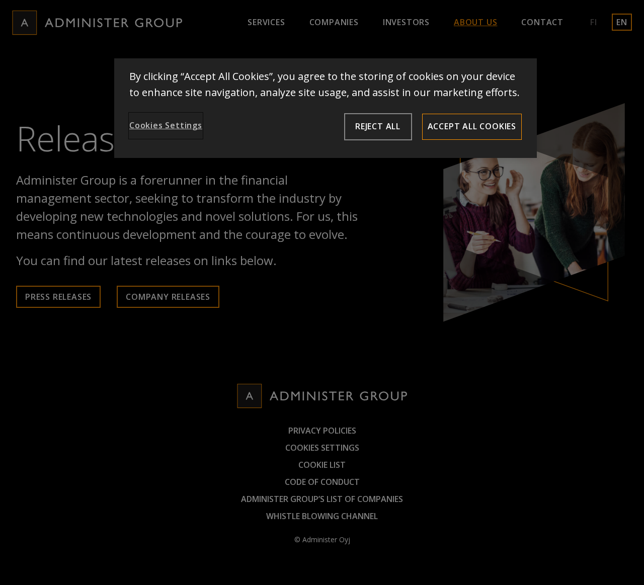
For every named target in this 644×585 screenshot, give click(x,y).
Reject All (377, 126)
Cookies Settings (165, 125)
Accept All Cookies (472, 126)
